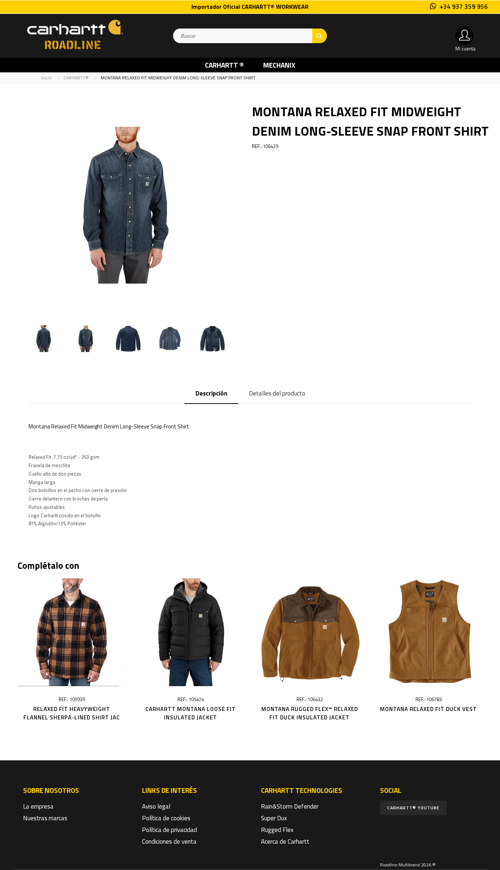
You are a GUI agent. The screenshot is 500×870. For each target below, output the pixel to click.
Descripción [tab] (211, 393)
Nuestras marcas (45, 818)
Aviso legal (156, 806)
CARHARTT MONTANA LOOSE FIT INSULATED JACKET (190, 713)
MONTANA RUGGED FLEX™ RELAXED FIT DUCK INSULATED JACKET (309, 713)
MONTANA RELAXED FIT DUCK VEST (428, 709)
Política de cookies (166, 818)
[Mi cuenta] (464, 36)
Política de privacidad (169, 830)
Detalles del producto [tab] (277, 393)
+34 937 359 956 (464, 6)
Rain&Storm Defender (289, 806)
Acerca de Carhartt (285, 841)
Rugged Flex (277, 830)
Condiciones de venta (169, 841)
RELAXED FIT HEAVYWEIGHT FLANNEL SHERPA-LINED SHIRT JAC (71, 713)
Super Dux (274, 818)
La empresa (38, 806)
